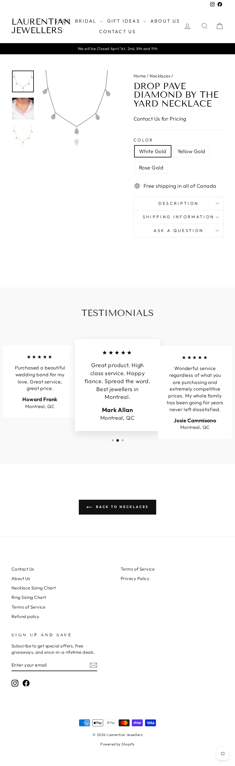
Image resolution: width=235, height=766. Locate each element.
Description (178, 203)
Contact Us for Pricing (160, 118)
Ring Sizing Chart (28, 597)
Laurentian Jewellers (41, 26)
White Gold (153, 151)
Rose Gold (151, 167)
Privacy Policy (135, 578)
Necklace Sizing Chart (33, 588)
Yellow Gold (191, 151)
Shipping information (178, 216)
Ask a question (178, 230)
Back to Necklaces (121, 507)
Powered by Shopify (117, 744)
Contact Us (117, 31)
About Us (165, 21)
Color (144, 140)
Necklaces (160, 76)
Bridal (86, 21)
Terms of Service (28, 607)
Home (140, 76)
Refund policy (25, 616)
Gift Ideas (124, 21)
